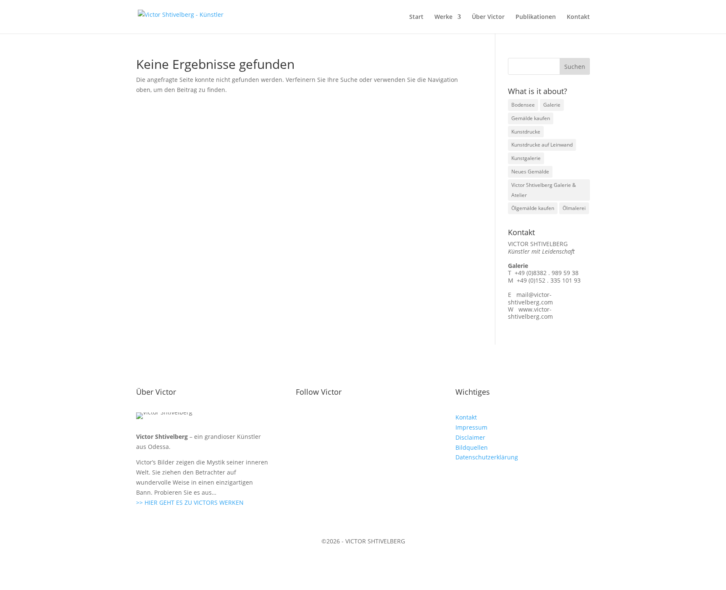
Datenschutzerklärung (486, 457)
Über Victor (488, 17)
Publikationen (536, 17)
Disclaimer (470, 437)
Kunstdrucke (525, 131)
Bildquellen (471, 447)
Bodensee (523, 104)
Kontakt (578, 17)
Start (416, 17)
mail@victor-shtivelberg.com (530, 298)
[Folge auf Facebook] (302, 419)
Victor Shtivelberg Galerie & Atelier (543, 190)
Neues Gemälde (530, 171)
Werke (443, 17)
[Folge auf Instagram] (319, 419)
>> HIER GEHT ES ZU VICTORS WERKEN (190, 502)
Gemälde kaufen (530, 118)
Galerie (551, 104)
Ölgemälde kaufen (532, 208)
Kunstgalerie (526, 158)
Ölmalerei (574, 208)
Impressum (471, 427)
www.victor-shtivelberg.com (530, 312)
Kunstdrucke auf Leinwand (542, 144)
